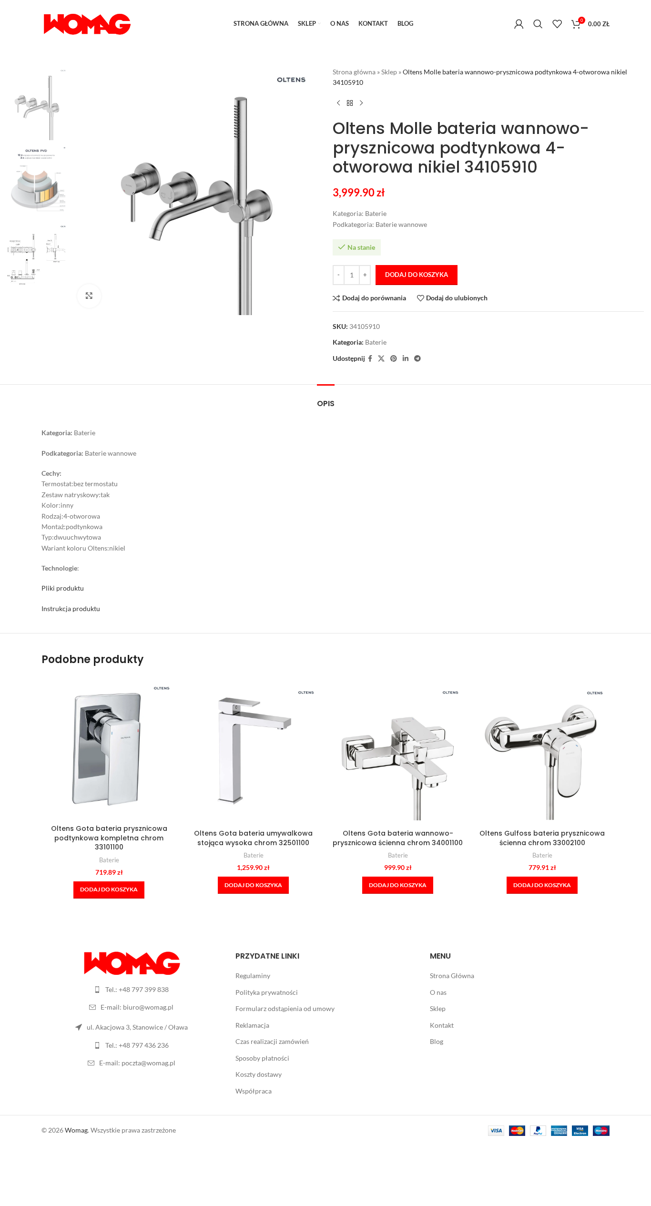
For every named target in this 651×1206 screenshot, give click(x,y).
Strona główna (354, 72)
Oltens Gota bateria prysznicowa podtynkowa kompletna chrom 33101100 (109, 838)
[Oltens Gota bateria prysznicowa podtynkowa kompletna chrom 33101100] (108, 748)
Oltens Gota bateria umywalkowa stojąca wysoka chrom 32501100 (253, 838)
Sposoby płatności (262, 1058)
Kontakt (442, 1025)
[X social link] (381, 358)
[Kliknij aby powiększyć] (89, 296)
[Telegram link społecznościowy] (417, 358)
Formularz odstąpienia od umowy (285, 1008)
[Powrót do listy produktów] (350, 103)
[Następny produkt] (361, 103)
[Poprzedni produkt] (338, 103)
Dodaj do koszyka (416, 274)
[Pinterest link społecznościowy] (393, 358)
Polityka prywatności (266, 992)
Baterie (376, 342)
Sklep (389, 72)
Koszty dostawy (258, 1074)
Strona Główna (452, 975)
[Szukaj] (538, 23)
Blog (436, 1041)
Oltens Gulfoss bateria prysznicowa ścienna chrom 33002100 (542, 838)
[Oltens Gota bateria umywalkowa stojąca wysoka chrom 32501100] (253, 752)
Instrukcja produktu (70, 608)
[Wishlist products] (557, 23)
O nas (438, 992)
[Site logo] (86, 23)
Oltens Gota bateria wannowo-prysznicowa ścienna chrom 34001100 (398, 838)
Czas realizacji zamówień (272, 1041)
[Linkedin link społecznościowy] (405, 358)
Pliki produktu (62, 588)
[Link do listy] (131, 989)
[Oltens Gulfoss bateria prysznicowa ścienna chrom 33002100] (542, 753)
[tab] (326, 398)
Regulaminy (252, 975)
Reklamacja (252, 1025)
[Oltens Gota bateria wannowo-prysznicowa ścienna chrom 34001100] (397, 752)
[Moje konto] (519, 23)
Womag (76, 1130)
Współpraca (253, 1091)
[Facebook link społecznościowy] (370, 358)
